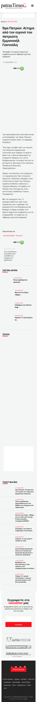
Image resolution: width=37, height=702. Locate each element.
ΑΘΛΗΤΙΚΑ (7, 685)
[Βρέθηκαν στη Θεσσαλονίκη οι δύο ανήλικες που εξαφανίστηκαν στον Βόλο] (8, 565)
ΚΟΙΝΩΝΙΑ (7, 682)
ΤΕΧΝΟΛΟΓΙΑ (21, 685)
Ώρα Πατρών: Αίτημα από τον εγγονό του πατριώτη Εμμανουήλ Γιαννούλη (24, 492)
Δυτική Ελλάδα (8, 235)
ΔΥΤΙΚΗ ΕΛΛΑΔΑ (7, 679)
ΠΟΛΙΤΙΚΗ (31, 679)
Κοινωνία (19, 235)
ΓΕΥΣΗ (29, 685)
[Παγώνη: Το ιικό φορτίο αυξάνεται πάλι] (9, 319)
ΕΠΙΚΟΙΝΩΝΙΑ (18, 669)
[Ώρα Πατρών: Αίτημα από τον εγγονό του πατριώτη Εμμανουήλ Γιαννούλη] (8, 493)
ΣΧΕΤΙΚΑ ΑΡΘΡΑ (9, 270)
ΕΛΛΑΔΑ (16, 679)
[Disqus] (18, 365)
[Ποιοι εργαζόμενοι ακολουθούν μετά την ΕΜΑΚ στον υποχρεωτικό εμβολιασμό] (7, 282)
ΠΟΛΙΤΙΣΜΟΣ (26, 682)
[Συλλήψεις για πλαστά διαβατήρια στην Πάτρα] (9, 307)
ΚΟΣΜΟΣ (24, 679)
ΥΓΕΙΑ (13, 685)
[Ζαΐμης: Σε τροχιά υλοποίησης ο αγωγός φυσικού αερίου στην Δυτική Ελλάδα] (8, 579)
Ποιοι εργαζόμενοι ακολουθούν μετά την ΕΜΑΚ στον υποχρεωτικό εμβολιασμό (10, 256)
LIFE (5, 688)
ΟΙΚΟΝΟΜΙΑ (16, 682)
